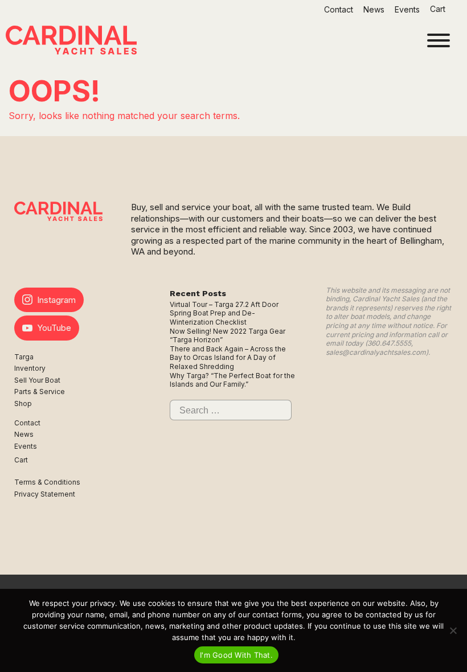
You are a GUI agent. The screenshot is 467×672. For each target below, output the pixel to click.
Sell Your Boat (37, 380)
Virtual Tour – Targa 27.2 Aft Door (224, 304)
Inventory (30, 368)
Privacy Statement (44, 494)
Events (407, 9)
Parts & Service (39, 391)
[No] (452, 630)
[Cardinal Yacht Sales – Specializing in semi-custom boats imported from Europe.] (71, 41)
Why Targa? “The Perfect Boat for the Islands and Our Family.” (232, 380)
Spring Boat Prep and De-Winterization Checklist (212, 317)
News (373, 9)
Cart (439, 9)
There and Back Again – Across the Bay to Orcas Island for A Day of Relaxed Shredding (228, 358)
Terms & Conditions (47, 482)
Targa (24, 357)
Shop (23, 403)
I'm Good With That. (236, 654)
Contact (338, 9)
